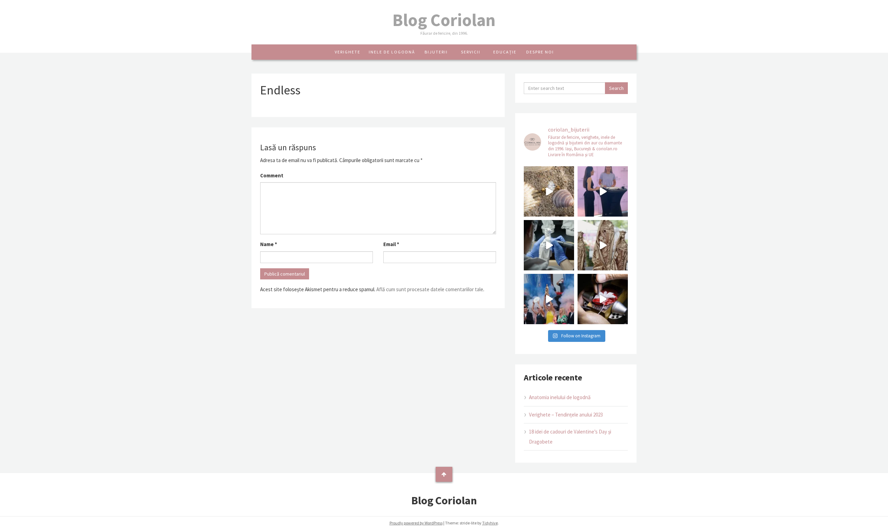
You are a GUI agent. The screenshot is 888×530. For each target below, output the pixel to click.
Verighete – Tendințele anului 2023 (566, 414)
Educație (504, 51)
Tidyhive (490, 522)
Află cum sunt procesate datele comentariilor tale (429, 289)
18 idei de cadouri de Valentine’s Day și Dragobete (570, 436)
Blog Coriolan (444, 20)
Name (268, 244)
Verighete (347, 51)
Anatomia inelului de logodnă (560, 397)
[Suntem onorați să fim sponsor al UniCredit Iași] (603, 299)
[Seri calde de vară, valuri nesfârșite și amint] (549, 191)
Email (391, 244)
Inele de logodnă (392, 51)
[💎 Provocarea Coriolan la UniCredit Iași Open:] (603, 191)
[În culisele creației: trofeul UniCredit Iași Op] (549, 245)
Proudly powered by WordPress (416, 522)
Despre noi (540, 51)
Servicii (470, 51)
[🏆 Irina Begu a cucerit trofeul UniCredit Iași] (549, 299)
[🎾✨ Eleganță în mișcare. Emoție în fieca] (603, 245)
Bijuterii (436, 51)
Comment (271, 175)
